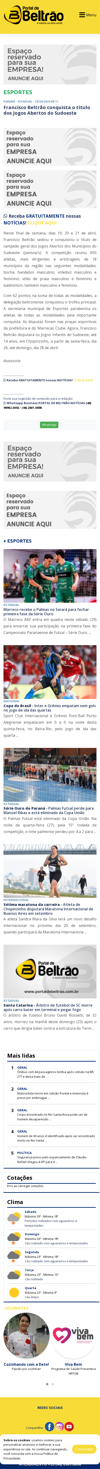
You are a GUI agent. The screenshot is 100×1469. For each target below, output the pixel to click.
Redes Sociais (50, 1407)
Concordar (84, 1449)
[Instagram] (59, 1426)
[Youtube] (69, 1426)
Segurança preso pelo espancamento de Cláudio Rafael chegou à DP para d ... (52, 1159)
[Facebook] (49, 1426)
